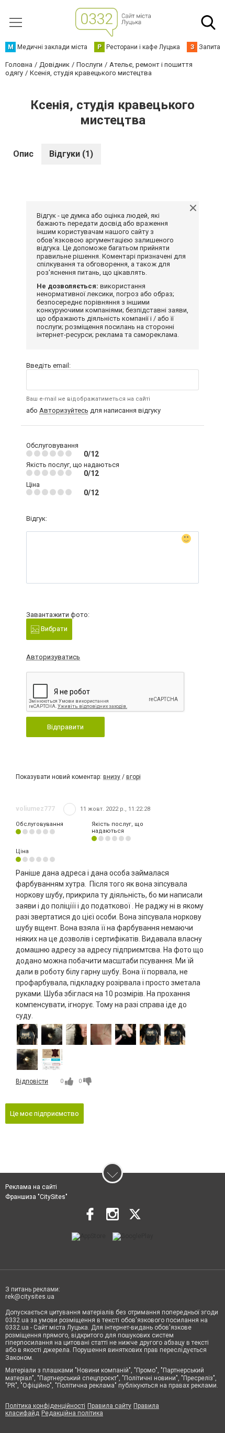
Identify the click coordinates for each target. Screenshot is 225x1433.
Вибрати (53, 629)
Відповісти (32, 1081)
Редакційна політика (72, 1413)
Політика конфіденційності (45, 1405)
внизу (111, 776)
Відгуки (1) (71, 154)
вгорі (133, 776)
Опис (23, 154)
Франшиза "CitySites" (36, 1197)
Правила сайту (109, 1405)
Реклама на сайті (31, 1187)
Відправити (65, 727)
